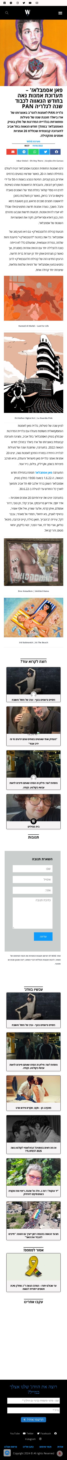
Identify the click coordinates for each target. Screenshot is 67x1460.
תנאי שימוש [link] (45, 1446)
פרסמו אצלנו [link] (10, 1446)
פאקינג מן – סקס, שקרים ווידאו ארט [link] (33, 1107)
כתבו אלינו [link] (28, 1446)
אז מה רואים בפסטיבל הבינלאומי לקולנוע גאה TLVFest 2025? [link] (33, 1149)
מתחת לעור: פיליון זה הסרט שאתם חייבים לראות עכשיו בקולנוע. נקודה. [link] (33, 1066)
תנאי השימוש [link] (19, 955)
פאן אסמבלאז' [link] (43, 473)
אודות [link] (60, 1446)
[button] (60, 13)
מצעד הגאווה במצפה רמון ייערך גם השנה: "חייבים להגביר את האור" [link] (33, 1235)
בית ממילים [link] (33, 826)
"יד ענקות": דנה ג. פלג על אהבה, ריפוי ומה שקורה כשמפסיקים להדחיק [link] (33, 1192)
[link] (36, 3)
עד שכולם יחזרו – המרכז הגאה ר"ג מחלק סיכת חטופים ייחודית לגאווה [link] (33, 1287)
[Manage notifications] (60, 1453)
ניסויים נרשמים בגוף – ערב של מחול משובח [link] (33, 699)
